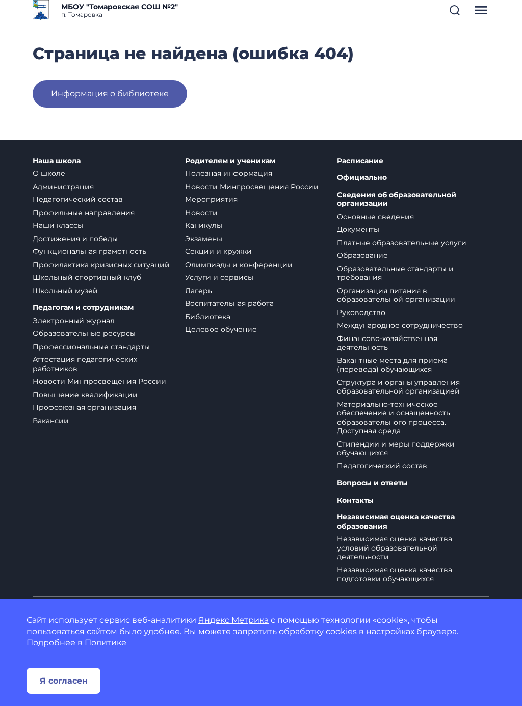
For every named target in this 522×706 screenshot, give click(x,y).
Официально (362, 177)
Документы (358, 229)
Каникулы (203, 225)
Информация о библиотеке (110, 93)
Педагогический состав (78, 199)
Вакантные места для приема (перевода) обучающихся (392, 365)
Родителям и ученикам (230, 160)
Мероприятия (211, 199)
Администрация (63, 186)
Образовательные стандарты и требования (395, 273)
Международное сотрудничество (400, 325)
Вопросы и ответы (372, 483)
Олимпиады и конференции (239, 264)
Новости (201, 212)
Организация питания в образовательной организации (396, 295)
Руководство (361, 312)
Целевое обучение (221, 329)
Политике (105, 642)
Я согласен (64, 681)
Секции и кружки (218, 251)
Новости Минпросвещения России (99, 381)
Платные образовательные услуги (401, 242)
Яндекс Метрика (233, 620)
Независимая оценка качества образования (396, 522)
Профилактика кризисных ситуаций (101, 264)
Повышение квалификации (85, 394)
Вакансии (51, 420)
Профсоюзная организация (84, 407)
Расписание (360, 160)
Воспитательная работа (229, 303)
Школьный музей (65, 290)
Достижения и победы (75, 238)
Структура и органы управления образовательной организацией (398, 387)
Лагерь (198, 290)
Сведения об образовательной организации (396, 199)
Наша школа (57, 160)
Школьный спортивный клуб (87, 277)
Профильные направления (84, 212)
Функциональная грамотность (89, 251)
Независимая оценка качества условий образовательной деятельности (394, 547)
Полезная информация (228, 173)
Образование (362, 255)
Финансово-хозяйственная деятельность (387, 343)
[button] (455, 10)
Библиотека (207, 316)
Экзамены (203, 238)
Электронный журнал (74, 320)
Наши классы (58, 225)
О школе (49, 173)
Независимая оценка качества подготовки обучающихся (394, 574)
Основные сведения (375, 216)
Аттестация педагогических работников (85, 364)
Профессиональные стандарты (91, 346)
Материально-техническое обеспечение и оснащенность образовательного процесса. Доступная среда (393, 418)
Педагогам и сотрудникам (83, 307)
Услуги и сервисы (219, 277)
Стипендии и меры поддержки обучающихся (396, 448)
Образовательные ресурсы (84, 333)
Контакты (355, 500)
